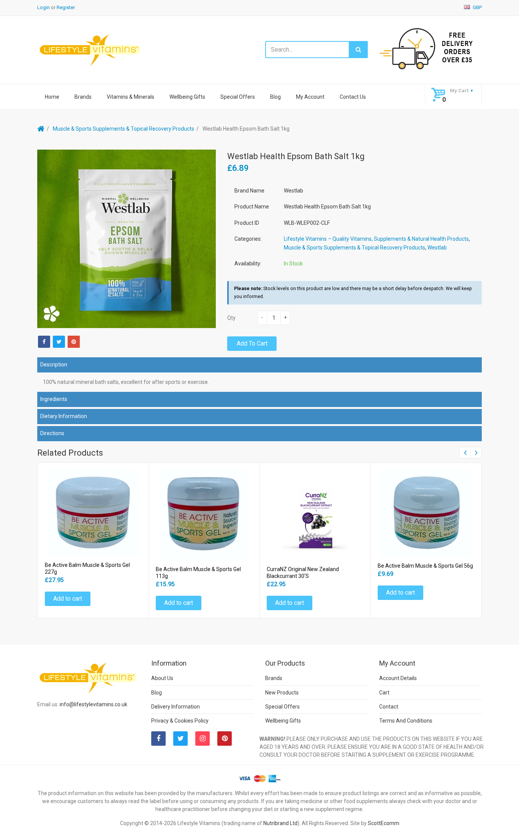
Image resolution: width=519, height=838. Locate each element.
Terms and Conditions (405, 721)
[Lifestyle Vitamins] (90, 50)
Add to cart (252, 343)
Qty (231, 318)
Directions (52, 433)
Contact (388, 707)
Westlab (437, 248)
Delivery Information (175, 707)
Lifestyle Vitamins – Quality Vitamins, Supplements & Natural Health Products (376, 239)
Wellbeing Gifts (187, 97)
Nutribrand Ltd (280, 823)
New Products (282, 693)
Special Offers (237, 97)
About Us (162, 678)
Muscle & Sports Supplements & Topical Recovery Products (123, 129)
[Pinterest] (224, 738)
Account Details (398, 678)
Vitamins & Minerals (130, 97)
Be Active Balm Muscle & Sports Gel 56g (425, 566)
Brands (83, 97)
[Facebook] (44, 342)
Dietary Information (63, 416)
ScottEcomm (383, 823)
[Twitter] (59, 342)
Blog (275, 97)
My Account (310, 97)
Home (52, 97)
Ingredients (53, 399)
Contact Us (353, 97)
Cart (384, 693)
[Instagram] (202, 738)
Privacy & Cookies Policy (180, 721)
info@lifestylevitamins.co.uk (93, 704)
